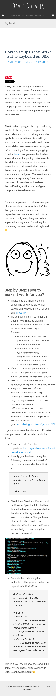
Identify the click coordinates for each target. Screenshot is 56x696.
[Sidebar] (3, 15)
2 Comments (42, 62)
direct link (21, 312)
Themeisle (27, 690)
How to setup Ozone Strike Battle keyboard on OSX (28, 54)
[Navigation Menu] (53, 15)
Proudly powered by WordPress (19, 687)
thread (16, 154)
